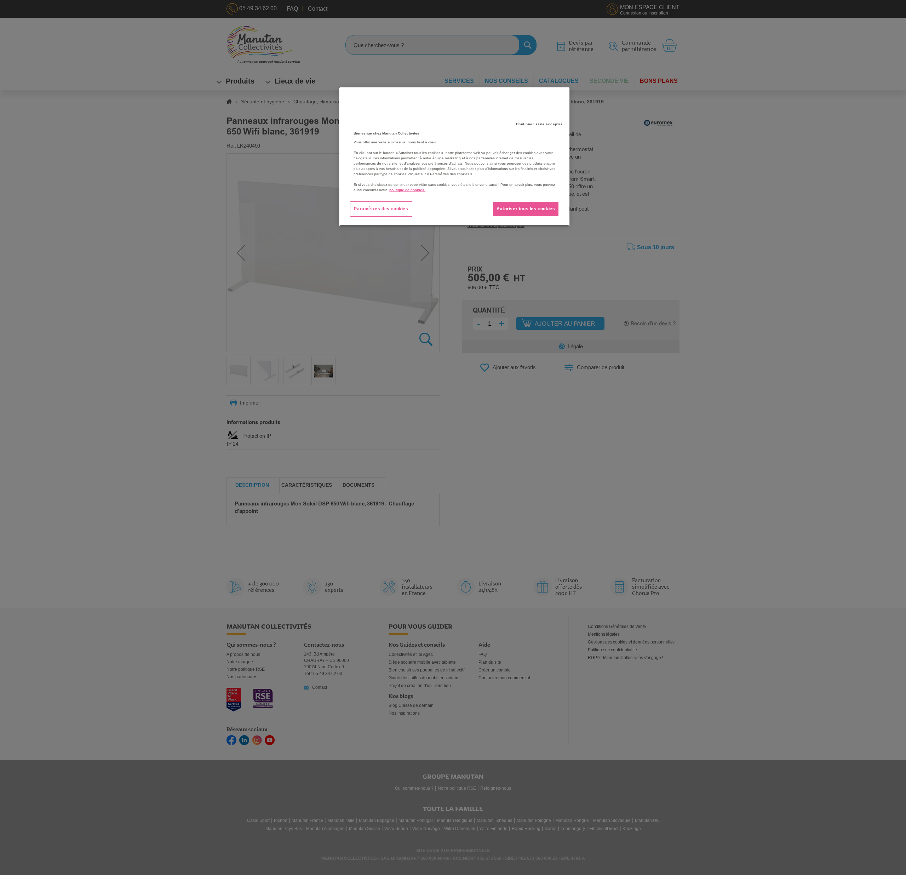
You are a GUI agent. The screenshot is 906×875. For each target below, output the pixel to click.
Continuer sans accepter (539, 124)
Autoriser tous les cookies (526, 208)
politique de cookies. (407, 190)
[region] (454, 156)
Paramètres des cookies (381, 208)
